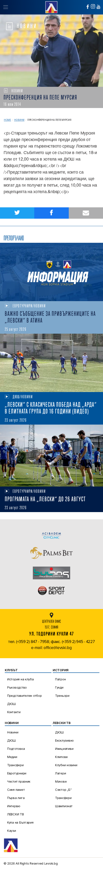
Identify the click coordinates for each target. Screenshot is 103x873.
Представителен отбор (24, 695)
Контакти (14, 712)
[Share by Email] (85, 213)
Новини (19, 120)
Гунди (59, 687)
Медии (12, 757)
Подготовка (16, 749)
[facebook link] (88, 7)
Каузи (11, 830)
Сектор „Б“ (63, 790)
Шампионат (64, 806)
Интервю (13, 806)
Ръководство (17, 687)
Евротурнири (16, 773)
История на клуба (20, 679)
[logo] (51, 6)
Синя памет (16, 790)
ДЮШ (11, 704)
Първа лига (15, 798)
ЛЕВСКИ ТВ (15, 814)
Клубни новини (66, 765)
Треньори (62, 695)
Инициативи (64, 749)
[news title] (51, 272)
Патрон (60, 679)
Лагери (60, 773)
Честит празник (18, 781)
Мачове (61, 781)
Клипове (61, 757)
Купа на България (20, 822)
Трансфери (15, 765)
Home (7, 120)
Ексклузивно (64, 740)
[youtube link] (98, 7)
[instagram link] (93, 6)
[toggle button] (5, 7)
